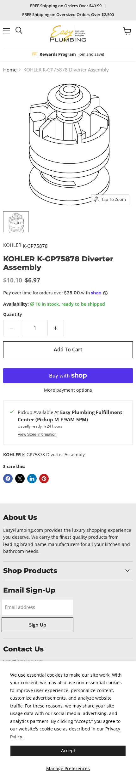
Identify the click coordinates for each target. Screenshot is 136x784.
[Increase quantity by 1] (56, 328)
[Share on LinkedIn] (32, 478)
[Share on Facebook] (8, 478)
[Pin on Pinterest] (44, 478)
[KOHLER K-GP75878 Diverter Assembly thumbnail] (15, 222)
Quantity (12, 314)
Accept (68, 750)
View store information (37, 434)
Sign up (37, 625)
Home (9, 69)
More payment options (68, 390)
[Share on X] (20, 478)
